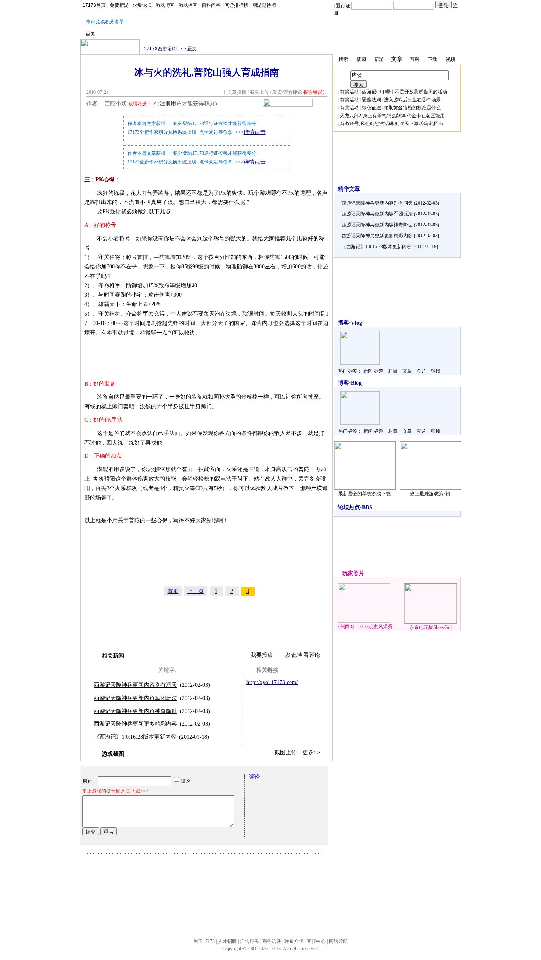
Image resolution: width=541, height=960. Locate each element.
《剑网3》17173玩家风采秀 (363, 626)
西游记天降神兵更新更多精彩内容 (135, 724)
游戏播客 (188, 5)
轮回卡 (436, 123)
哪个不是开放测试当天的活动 (416, 92)
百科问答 (211, 5)
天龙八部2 (350, 115)
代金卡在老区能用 (426, 115)
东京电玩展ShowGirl (431, 627)
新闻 (368, 371)
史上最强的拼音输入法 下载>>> (115, 791)
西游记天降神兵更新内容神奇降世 (135, 711)
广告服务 (249, 941)
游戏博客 (165, 5)
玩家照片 (353, 573)
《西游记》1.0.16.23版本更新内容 (136, 737)
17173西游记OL (161, 48)
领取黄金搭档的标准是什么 (412, 107)
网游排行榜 (236, 5)
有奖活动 (349, 92)
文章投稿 (237, 92)
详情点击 (255, 132)
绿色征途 (371, 107)
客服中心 (316, 941)
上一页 (195, 591)
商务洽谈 (271, 941)
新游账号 (349, 123)
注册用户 (171, 103)
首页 (90, 33)
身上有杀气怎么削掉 (384, 115)
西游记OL (372, 92)
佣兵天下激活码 (411, 123)
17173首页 (94, 5)
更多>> (311, 752)
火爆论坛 (142, 5)
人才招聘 (227, 941)
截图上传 (259, 92)
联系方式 (293, 941)
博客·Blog (350, 383)
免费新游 (119, 5)
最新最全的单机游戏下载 (364, 493)
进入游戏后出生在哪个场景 (412, 100)
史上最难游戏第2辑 (430, 493)
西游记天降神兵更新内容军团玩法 (135, 698)
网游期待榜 (264, 5)
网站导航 (338, 941)
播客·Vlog (350, 323)
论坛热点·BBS (355, 507)
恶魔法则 (371, 100)
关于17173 (204, 941)
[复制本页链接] (288, 105)
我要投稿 (262, 655)
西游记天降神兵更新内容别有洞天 (135, 685)
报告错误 (312, 92)
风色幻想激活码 (377, 123)
